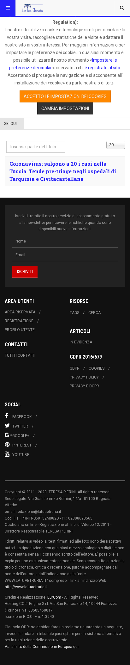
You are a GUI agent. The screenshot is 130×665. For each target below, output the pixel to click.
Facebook (22, 417)
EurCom (54, 597)
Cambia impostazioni (65, 108)
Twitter (20, 426)
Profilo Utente (20, 330)
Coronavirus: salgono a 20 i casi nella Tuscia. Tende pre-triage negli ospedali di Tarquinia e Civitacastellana (62, 171)
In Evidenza (81, 342)
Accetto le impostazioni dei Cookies (65, 96)
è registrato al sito (102, 67)
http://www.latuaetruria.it (26, 587)
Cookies (96, 368)
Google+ (20, 436)
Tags (74, 313)
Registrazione (19, 321)
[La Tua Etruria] (32, 8)
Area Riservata (20, 312)
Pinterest (22, 445)
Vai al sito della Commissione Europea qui (42, 646)
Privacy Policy (84, 377)
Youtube (20, 455)
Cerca (94, 313)
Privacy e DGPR (84, 386)
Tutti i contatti (20, 355)
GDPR (75, 368)
